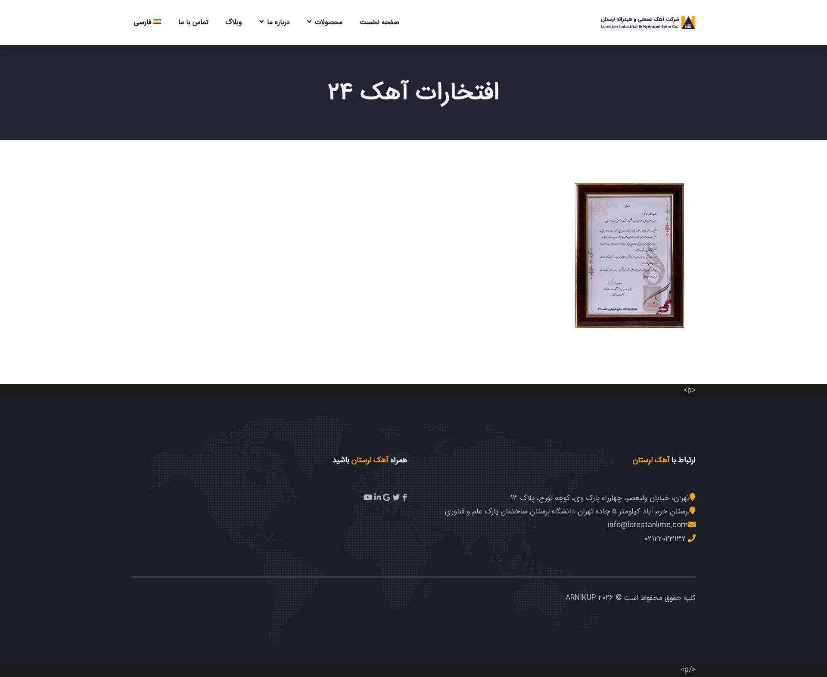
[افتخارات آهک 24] (630, 247)
